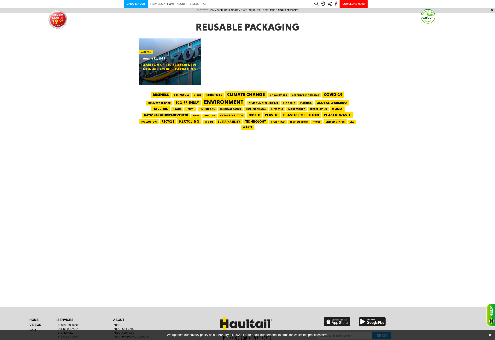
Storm (209, 122)
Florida (306, 103)
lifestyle (277, 109)
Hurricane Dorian (230, 109)
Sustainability (229, 121)
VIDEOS (195, 4)
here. (324, 335)
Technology (255, 121)
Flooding (289, 103)
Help (490, 314)
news (196, 115)
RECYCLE (168, 121)
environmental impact (263, 103)
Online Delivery (68, 329)
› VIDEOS (34, 324)
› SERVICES (64, 319)
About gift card (124, 329)
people (254, 115)
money (337, 109)
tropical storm (299, 122)
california (181, 95)
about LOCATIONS (301, 10)
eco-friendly (187, 103)
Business (161, 95)
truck (316, 122)
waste (248, 127)
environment (223, 102)
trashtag (278, 121)
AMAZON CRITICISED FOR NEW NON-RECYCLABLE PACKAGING (169, 66)
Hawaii (177, 109)
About (181, 4)
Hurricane (207, 108)
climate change (246, 94)
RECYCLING (189, 121)
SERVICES (156, 4)
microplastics (318, 109)
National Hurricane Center (166, 115)
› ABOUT (118, 319)
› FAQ (32, 330)
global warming (332, 103)
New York (209, 115)
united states (335, 121)
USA (352, 122)
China (197, 95)
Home (171, 4)
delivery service (159, 103)
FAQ (204, 4)
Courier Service (68, 325)
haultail (160, 109)
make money (296, 109)
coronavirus (278, 95)
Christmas (214, 95)
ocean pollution (231, 115)
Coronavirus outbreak (305, 95)
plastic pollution (301, 115)
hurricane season (256, 109)
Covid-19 (333, 94)
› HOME (33, 319)
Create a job (136, 3)
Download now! (353, 4)
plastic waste (337, 115)
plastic (271, 115)
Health (190, 109)
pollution (149, 121)
